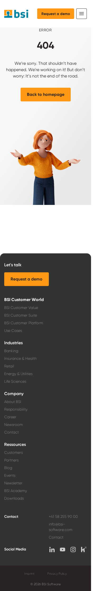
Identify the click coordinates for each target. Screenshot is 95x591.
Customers (13, 452)
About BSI (12, 402)
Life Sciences (15, 381)
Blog (8, 468)
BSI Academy (15, 491)
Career (10, 417)
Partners (11, 460)
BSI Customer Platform (23, 323)
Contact (11, 432)
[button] (46, 94)
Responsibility (15, 409)
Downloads (14, 498)
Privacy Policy (57, 573)
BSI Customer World (24, 299)
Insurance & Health (20, 358)
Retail (9, 366)
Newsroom (13, 424)
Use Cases (13, 330)
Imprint (29, 573)
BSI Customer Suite (20, 315)
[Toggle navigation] (81, 13)
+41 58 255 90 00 (63, 516)
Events (9, 475)
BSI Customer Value (21, 308)
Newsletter (13, 483)
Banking (11, 351)
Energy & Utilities (18, 374)
